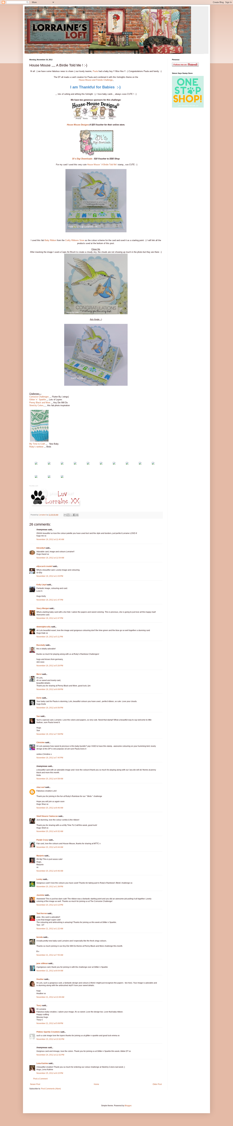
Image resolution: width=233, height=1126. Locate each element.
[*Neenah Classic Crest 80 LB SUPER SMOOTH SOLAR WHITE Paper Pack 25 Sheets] (49, 464)
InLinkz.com (33, 486)
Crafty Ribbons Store (74, 240)
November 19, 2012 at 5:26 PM (49, 666)
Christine (40, 742)
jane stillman (42, 963)
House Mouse (93, 164)
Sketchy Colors (36, 405)
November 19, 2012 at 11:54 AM (50, 558)
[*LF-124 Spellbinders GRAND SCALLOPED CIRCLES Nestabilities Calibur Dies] (101, 464)
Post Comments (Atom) (51, 1089)
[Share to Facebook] (74, 515)
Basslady (40, 645)
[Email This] (65, 515)
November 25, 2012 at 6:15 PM (49, 1073)
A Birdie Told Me (108, 164)
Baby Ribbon (50, 240)
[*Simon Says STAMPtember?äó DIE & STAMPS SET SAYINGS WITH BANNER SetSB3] (75, 464)
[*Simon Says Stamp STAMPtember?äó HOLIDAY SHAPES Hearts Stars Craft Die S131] (62, 477)
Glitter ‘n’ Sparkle (37, 399)
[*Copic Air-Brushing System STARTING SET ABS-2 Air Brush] (49, 477)
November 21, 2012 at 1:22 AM (49, 929)
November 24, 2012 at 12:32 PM (50, 1055)
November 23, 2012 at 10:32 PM (50, 1039)
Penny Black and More (39, 402)
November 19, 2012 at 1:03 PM (49, 576)
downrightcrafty (43, 627)
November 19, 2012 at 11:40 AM (50, 539)
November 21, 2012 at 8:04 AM (49, 971)
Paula (95, 71)
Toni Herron (41, 913)
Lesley (39, 879)
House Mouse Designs (78, 125)
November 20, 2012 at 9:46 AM (49, 871)
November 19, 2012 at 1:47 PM (49, 600)
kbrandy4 (40, 548)
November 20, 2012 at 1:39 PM (49, 886)
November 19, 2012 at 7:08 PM (49, 734)
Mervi (39, 674)
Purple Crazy (42, 840)
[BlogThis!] (68, 515)
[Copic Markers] (36, 477)
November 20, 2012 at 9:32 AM (49, 831)
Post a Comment (40, 1079)
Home (96, 1084)
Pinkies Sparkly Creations (48, 1032)
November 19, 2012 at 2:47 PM (49, 618)
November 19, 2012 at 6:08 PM (49, 689)
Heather (40, 979)
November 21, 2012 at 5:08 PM (49, 1023)
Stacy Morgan (42, 608)
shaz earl (40, 787)
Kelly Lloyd (41, 585)
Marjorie (40, 856)
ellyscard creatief (44, 566)
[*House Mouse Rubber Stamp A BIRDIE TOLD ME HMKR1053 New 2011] (36, 464)
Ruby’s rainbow (36, 446)
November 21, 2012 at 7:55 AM (49, 955)
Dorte (39, 698)
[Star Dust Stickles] (153, 464)
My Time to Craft (37, 444)
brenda (39, 937)
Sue (38, 716)
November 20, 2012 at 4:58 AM (49, 779)
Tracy (39, 1005)
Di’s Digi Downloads (82, 159)
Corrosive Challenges (39, 397)
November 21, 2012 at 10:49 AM (50, 997)
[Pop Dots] (140, 464)
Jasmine (40, 895)
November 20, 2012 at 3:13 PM (49, 905)
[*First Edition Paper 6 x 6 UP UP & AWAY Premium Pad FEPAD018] (62, 464)
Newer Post (35, 1084)
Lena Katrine (42, 1063)
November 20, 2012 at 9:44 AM (49, 847)
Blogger (128, 1105)
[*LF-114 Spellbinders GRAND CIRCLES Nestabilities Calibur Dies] (88, 464)
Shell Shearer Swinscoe (47, 816)
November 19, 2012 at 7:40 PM (49, 758)
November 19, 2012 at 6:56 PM (49, 708)
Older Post (157, 1084)
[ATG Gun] (127, 464)
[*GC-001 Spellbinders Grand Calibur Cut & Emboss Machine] (114, 464)
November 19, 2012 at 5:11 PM (49, 637)
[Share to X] (71, 515)
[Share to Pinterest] (77, 515)
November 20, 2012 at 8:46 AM (49, 808)
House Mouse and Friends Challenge (96, 80)
